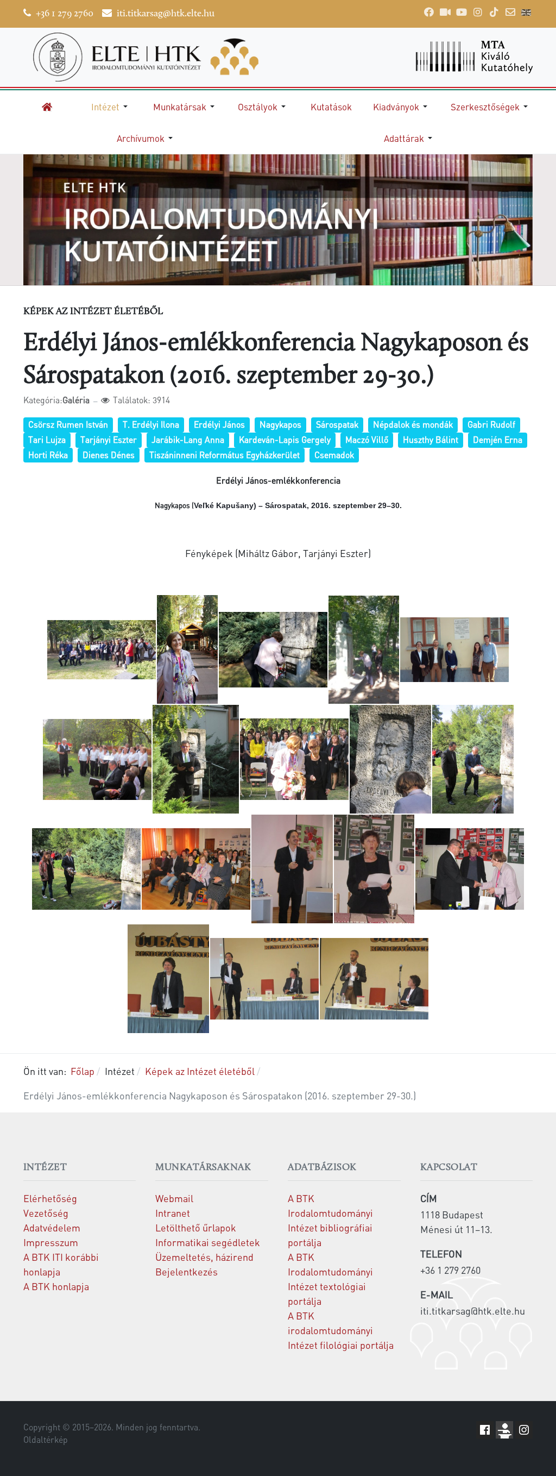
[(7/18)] (196, 759)
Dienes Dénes (109, 454)
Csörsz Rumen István (68, 424)
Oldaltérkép (45, 1439)
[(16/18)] (168, 978)
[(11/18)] (86, 869)
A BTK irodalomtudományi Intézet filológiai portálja (341, 1330)
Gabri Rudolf (491, 424)
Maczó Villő (366, 439)
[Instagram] (477, 12)
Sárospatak (337, 424)
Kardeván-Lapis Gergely (285, 439)
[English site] (526, 13)
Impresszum (50, 1242)
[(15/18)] (469, 869)
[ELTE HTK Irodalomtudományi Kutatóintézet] (145, 57)
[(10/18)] (473, 759)
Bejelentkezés (186, 1271)
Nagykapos (280, 424)
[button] (111, 106)
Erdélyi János (219, 424)
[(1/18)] (101, 649)
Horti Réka (48, 454)
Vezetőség (45, 1212)
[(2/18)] (187, 649)
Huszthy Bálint (430, 439)
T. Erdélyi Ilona (151, 424)
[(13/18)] (292, 869)
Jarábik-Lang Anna (187, 439)
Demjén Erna (497, 439)
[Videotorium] (445, 12)
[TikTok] (494, 12)
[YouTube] (461, 12)
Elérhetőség (50, 1198)
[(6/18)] (97, 759)
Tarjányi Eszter (108, 439)
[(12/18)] (196, 869)
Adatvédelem (51, 1227)
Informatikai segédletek (207, 1242)
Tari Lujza (47, 439)
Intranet (172, 1212)
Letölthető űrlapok (195, 1227)
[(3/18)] (273, 649)
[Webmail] (510, 12)
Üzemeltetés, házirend (204, 1256)
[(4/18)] (363, 650)
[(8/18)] (294, 759)
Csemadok (334, 454)
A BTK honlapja (56, 1286)
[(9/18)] (390, 759)
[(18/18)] (374, 979)
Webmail (174, 1198)
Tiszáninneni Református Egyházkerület (224, 454)
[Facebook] (429, 12)
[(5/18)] (454, 650)
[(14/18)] (374, 869)
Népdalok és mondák (413, 424)
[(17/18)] (264, 979)
